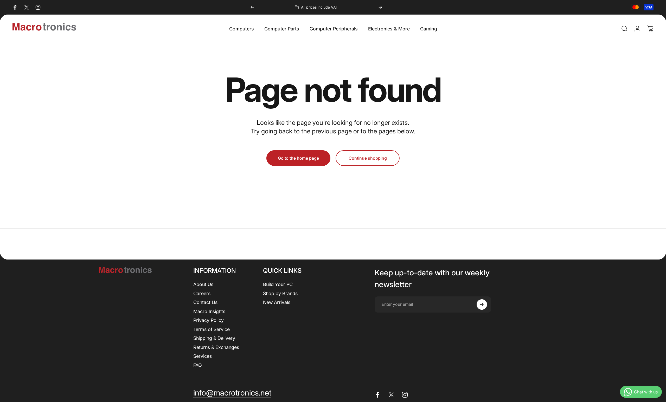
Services (202, 356)
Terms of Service (211, 329)
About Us (203, 284)
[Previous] (252, 7)
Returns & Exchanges (216, 347)
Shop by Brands (280, 293)
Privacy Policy (208, 320)
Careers (201, 293)
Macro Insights (209, 311)
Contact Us (205, 302)
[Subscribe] (482, 304)
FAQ (197, 365)
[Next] (380, 7)
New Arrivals (276, 302)
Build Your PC (278, 284)
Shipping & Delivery (214, 338)
